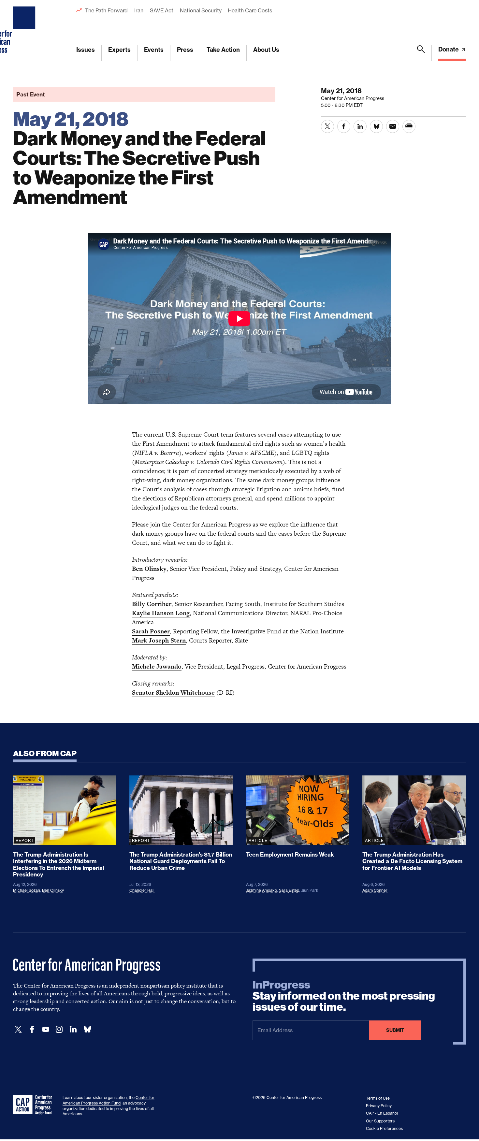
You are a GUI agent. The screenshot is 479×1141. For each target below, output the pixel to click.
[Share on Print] (408, 126)
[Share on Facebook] (343, 126)
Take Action (223, 49)
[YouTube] (45, 1029)
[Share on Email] (392, 126)
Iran (138, 10)
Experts (119, 49)
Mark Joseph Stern (159, 640)
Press (185, 49)
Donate (449, 49)
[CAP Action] (34, 1105)
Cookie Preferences (384, 1128)
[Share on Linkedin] (360, 126)
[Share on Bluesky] (376, 126)
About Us (266, 49)
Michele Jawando (156, 666)
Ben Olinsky (149, 568)
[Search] (421, 53)
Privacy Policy (379, 1105)
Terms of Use (378, 1098)
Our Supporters (380, 1121)
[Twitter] (18, 1029)
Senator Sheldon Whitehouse (173, 692)
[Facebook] (32, 1029)
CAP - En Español (382, 1113)
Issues (85, 49)
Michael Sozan (26, 890)
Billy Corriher (151, 603)
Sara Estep (289, 890)
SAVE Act (161, 10)
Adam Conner (374, 890)
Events (154, 49)
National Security (200, 10)
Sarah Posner (151, 631)
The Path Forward (106, 10)
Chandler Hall (141, 890)
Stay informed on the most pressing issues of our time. (344, 996)
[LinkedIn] (73, 1029)
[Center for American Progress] (25, 31)
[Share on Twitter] (327, 126)
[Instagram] (59, 1029)
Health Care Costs (250, 10)
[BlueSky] (87, 1029)
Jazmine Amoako (261, 890)
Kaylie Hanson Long (161, 613)
